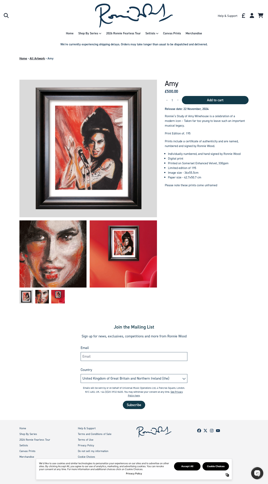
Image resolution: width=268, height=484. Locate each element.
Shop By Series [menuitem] (88, 33)
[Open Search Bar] (6, 15)
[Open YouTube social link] (218, 430)
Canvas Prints (27, 451)
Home (23, 58)
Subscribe (134, 405)
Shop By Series (28, 434)
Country (86, 369)
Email (85, 347)
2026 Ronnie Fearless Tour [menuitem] (123, 33)
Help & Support (87, 428)
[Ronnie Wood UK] (134, 15)
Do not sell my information (93, 451)
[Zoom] (88, 148)
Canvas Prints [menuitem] (172, 33)
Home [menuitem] (70, 33)
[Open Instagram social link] (211, 430)
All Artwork (37, 58)
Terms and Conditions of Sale (94, 434)
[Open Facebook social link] (199, 430)
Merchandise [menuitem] (194, 33)
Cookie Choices (86, 457)
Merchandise (26, 457)
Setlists (23, 445)
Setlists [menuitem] (150, 33)
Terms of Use (85, 440)
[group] (26, 296)
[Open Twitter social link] (205, 430)
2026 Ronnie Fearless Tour (34, 440)
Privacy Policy (86, 445)
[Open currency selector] (243, 15)
